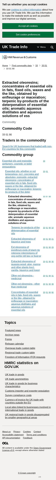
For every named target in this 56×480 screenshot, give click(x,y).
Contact (37, 431)
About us (6, 431)
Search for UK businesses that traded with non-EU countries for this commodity (27, 147)
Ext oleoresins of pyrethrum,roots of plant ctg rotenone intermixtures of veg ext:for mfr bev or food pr (26, 251)
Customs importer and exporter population (27, 391)
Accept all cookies (28, 26)
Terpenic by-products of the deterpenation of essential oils (25, 230)
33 (36, 65)
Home (5, 65)
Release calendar (14, 343)
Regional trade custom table (20, 352)
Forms (8, 339)
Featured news (13, 330)
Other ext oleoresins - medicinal (22, 277)
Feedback (27, 438)
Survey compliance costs (18, 395)
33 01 (44, 65)
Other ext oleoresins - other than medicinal (25, 285)
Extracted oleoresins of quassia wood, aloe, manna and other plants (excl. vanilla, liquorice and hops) (25, 265)
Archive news (12, 335)
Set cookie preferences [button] (28, 34)
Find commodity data (22, 65)
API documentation (11, 438)
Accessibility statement (13, 434)
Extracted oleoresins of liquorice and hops (23, 240)
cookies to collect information (26, 9)
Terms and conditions (36, 434)
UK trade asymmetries (17, 379)
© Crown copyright (27, 473)
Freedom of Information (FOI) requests (25, 357)
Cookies (27, 431)
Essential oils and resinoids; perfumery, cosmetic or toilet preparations (17, 164)
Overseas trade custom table (20, 348)
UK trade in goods (14, 374)
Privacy (16, 431)
